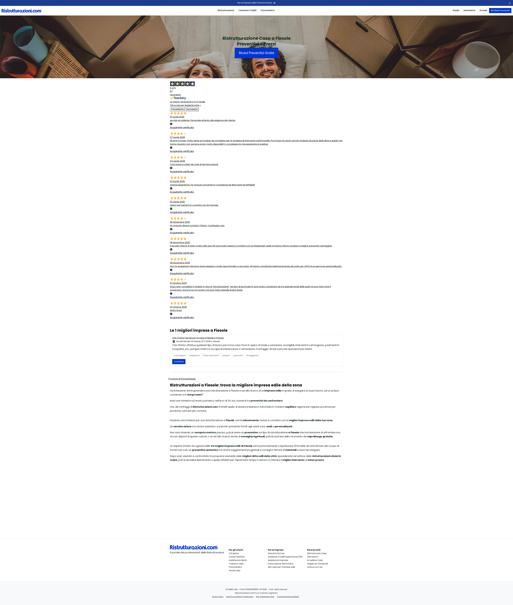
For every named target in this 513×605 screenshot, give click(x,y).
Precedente (177, 109)
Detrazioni (312, 556)
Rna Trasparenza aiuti (265, 597)
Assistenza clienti (238, 560)
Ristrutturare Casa (317, 553)
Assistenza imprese (278, 560)
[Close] (510, 3)
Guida (456, 10)
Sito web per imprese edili (281, 567)
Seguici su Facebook (317, 563)
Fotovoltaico (268, 10)
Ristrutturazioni (226, 10)
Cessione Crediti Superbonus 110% (285, 556)
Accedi (483, 10)
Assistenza (469, 10)
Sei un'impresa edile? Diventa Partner (255, 2)
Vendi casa (234, 570)
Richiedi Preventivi (500, 10)
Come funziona (236, 556)
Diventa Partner (276, 553)
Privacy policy (217, 597)
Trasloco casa (236, 563)
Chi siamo (234, 553)
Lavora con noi (314, 567)
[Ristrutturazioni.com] (22, 10)
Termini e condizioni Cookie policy (240, 597)
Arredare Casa (315, 560)
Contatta (179, 361)
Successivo (192, 109)
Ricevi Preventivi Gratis (256, 53)
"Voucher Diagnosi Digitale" (288, 597)
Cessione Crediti (247, 10)
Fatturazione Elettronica (280, 563)
